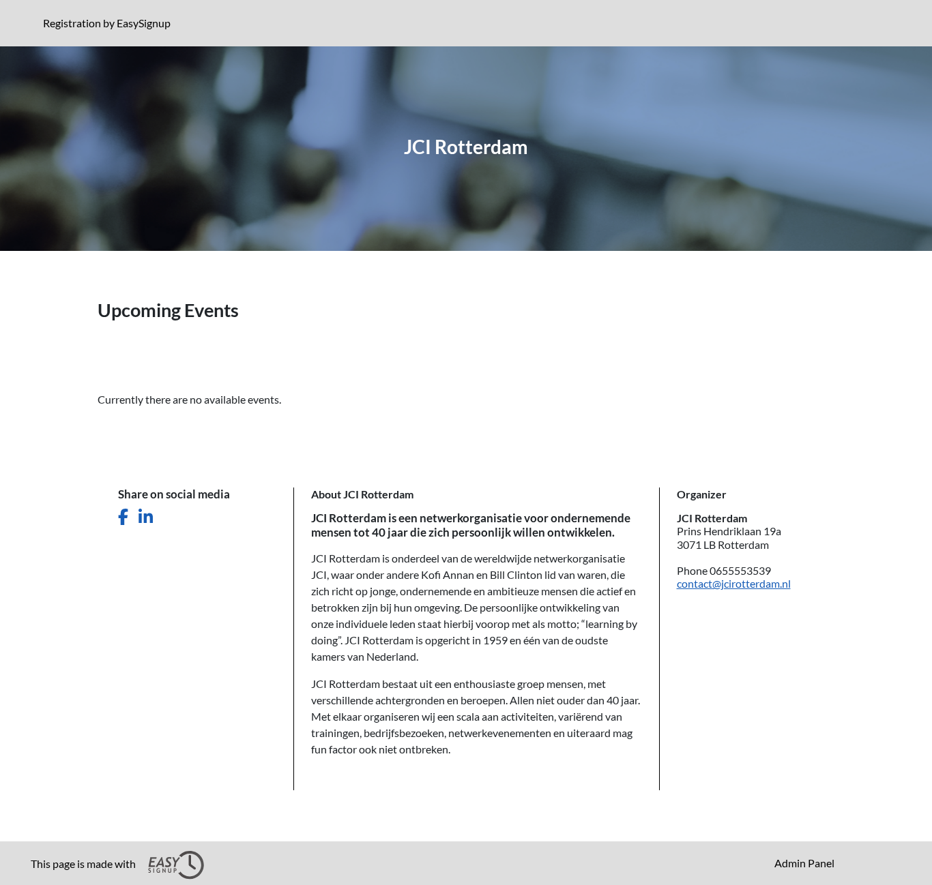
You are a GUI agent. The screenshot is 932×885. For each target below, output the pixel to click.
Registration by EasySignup (109, 22)
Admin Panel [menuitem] (804, 862)
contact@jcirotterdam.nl (734, 583)
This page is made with (84, 863)
